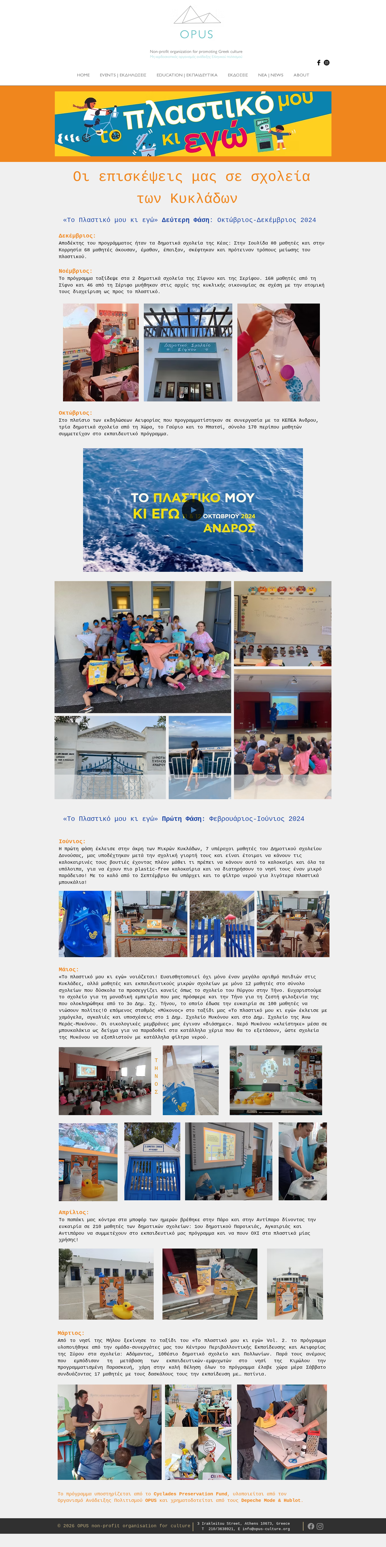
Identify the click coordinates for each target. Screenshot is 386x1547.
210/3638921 (221, 1529)
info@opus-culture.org (266, 1529)
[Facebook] (311, 1526)
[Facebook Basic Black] (319, 62)
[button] (296, 565)
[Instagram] (326, 62)
